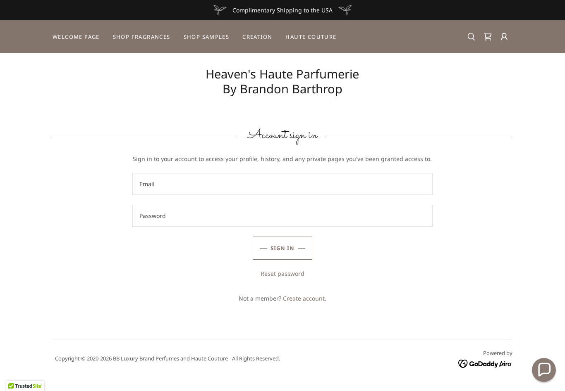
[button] (504, 36)
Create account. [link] (304, 298)
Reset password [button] (282, 273)
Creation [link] (257, 36)
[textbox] (282, 184)
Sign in (282, 248)
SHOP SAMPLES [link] (207, 36)
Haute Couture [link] (310, 36)
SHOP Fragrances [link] (141, 36)
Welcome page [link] (76, 36)
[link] (487, 36)
